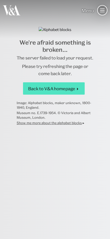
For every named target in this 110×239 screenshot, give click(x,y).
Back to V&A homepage (51, 88)
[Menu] (102, 10)
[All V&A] (12, 10)
